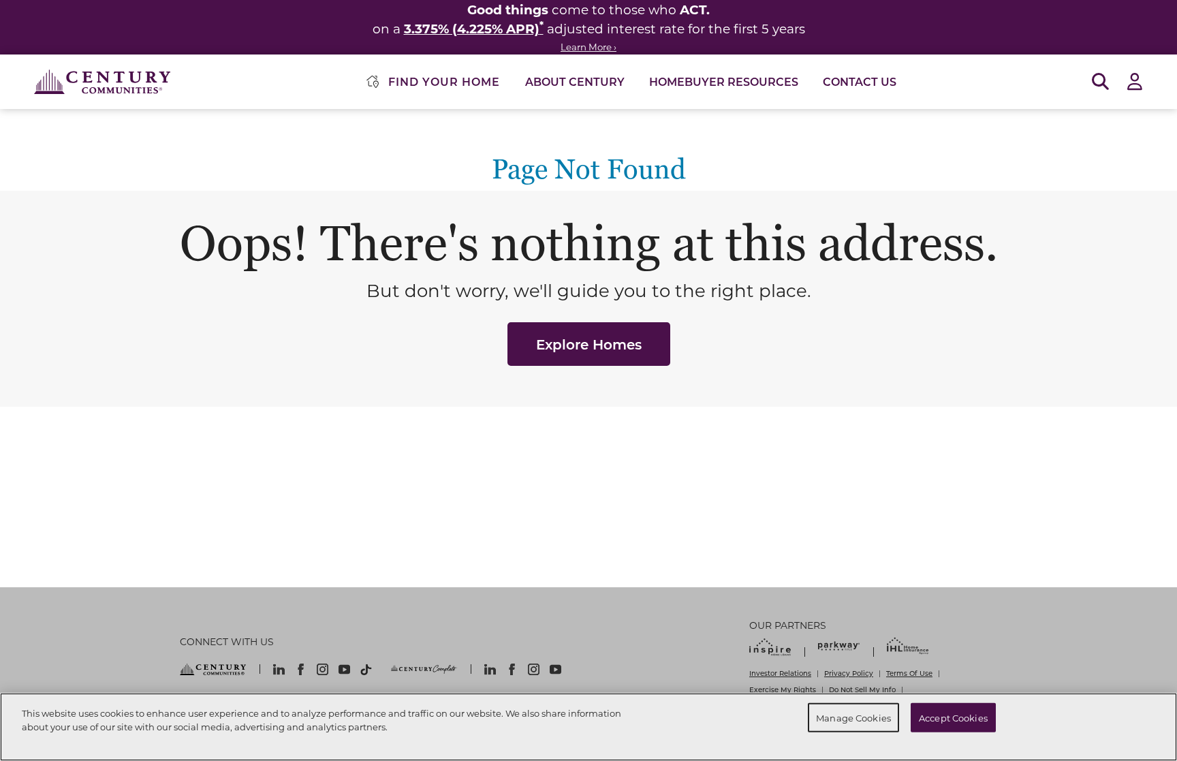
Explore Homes (589, 344)
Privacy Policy (848, 673)
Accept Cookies (953, 717)
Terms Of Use (909, 673)
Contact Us (859, 81)
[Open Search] (1100, 82)
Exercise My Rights (782, 689)
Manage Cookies (853, 717)
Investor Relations (780, 673)
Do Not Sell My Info (862, 689)
